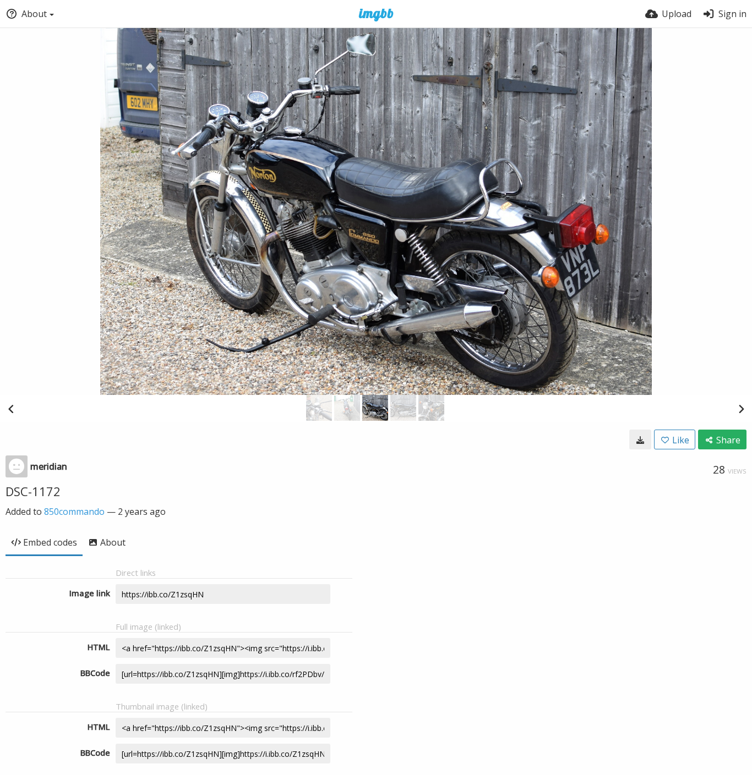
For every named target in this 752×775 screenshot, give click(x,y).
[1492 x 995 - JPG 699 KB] (640, 439)
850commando (74, 511)
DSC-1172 (33, 491)
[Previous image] (11, 409)
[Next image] (741, 409)
